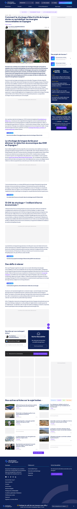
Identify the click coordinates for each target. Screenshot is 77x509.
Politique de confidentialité (11, 490)
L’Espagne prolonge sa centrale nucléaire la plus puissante (60, 437)
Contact (7, 484)
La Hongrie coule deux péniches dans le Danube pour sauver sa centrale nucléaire (60, 429)
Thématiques (8, 6)
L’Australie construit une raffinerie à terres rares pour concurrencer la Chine (61, 421)
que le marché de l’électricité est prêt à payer (20, 157)
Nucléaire (53, 431)
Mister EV (30, 475)
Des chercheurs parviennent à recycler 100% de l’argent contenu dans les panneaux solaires (25, 445)
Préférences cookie (10, 495)
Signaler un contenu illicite (11, 499)
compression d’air (10, 129)
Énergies (19, 6)
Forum (37, 2)
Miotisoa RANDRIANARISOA (18, 26)
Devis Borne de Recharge (34, 471)
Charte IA (7, 497)
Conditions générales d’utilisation (13, 493)
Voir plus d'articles (38, 452)
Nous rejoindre (8, 482)
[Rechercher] (32, 2)
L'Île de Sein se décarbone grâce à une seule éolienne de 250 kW (25, 413)
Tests (64, 400)
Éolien (10, 15)
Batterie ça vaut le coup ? (65, 2)
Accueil (6, 15)
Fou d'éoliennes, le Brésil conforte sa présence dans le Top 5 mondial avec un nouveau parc (60, 405)
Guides (30, 6)
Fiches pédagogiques (43, 6)
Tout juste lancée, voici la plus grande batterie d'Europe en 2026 (25, 421)
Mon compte (46, 2)
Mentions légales (9, 488)
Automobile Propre (32, 468)
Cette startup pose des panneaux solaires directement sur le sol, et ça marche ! (26, 405)
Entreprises (69, 6)
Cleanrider (30, 473)
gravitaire (42, 127)
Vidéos (55, 2)
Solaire (9, 24)
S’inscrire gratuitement (56, 474)
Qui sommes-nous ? (10, 480)
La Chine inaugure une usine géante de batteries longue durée (25, 437)
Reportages (57, 6)
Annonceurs (8, 486)
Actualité (59, 400)
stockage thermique (34, 127)
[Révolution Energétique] (10, 3)
